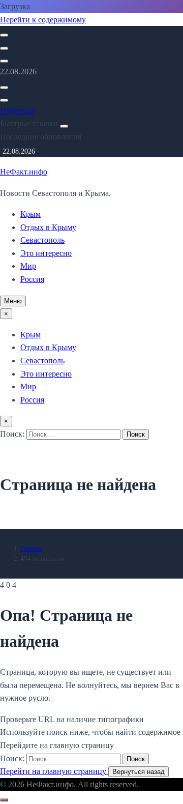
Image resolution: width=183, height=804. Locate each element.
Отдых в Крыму (48, 227)
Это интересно (46, 253)
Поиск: (13, 433)
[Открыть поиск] (4, 35)
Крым (30, 214)
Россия (32, 279)
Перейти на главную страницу (54, 771)
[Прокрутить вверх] (4, 799)
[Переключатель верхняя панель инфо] (4, 61)
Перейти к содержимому (43, 19)
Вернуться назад (138, 772)
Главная (31, 548)
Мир (28, 266)
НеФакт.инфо (23, 171)
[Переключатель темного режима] (4, 48)
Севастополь (42, 240)
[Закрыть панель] (64, 126)
